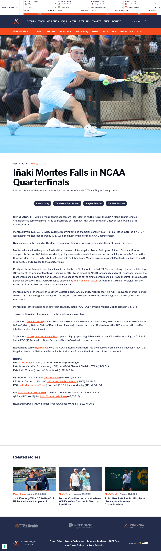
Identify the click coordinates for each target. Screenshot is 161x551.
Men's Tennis (19, 494)
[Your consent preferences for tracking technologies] (4, 546)
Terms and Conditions (96, 541)
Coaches (51, 31)
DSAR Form (114, 541)
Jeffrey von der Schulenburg (42, 336)
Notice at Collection (95, 545)
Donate (116, 21)
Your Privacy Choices (74, 545)
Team (38, 31)
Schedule (65, 31)
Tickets (96, 21)
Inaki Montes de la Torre (32, 385)
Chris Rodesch (35, 321)
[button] (159, 7)
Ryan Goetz (41, 347)
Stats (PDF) (82, 31)
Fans (64, 21)
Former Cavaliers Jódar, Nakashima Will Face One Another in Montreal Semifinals (80, 501)
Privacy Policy (56, 541)
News (95, 31)
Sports (31, 21)
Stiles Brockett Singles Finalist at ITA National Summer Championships (125, 501)
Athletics (53, 21)
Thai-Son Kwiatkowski (86, 280)
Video (41, 21)
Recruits (84, 21)
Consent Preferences (74, 541)
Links (40, 14)
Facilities (108, 31)
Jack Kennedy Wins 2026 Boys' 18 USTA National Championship (33, 500)
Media (73, 21)
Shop (107, 21)
